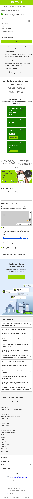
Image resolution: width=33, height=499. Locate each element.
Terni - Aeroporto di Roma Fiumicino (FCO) (12, 409)
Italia (18, 6)
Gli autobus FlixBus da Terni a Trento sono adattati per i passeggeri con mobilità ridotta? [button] (15, 388)
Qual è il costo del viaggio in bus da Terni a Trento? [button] (14, 339)
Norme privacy (21, 488)
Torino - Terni (4, 439)
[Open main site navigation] (2, 2)
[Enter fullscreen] (30, 220)
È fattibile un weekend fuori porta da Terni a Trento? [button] (14, 334)
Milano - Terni (4, 451)
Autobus (12, 6)
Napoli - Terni (4, 442)
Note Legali (22, 490)
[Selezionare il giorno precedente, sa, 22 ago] (28, 28)
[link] (16, 287)
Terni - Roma (4, 412)
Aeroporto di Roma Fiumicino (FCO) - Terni (12, 416)
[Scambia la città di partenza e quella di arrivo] (29, 21)
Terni (23, 6)
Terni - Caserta (5, 435)
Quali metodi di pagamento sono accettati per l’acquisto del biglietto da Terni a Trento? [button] (15, 356)
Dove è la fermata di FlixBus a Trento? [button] (13, 361)
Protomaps (19, 224)
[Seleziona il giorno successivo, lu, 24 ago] (30, 28)
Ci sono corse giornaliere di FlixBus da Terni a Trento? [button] (15, 366)
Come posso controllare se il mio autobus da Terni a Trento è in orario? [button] (15, 383)
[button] (16, 18)
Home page (4, 6)
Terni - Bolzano (5, 444)
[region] (16, 218)
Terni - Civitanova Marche (8, 432)
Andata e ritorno (20, 14)
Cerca (16, 41)
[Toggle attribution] (30, 224)
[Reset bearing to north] (30, 217)
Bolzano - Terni (5, 449)
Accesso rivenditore (12, 488)
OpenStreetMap (26, 224)
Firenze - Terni (5, 423)
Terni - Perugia (5, 425)
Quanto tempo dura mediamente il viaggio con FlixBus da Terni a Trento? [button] (15, 324)
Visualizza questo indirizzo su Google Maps (15, 238)
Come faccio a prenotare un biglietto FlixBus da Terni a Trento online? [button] (15, 351)
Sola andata (7, 14)
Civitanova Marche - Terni (8, 430)
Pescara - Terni (5, 428)
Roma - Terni (4, 407)
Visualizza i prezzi (13, 137)
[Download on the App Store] (22, 477)
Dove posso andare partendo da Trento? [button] (13, 329)
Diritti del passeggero (14, 490)
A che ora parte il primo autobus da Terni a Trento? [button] (14, 371)
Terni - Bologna (5, 418)
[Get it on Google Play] (12, 477)
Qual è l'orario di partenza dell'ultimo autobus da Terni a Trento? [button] (15, 377)
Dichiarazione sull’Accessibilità (17, 492)
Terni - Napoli (4, 446)
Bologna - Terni (5, 437)
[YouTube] (16, 484)
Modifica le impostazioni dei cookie (18, 494)
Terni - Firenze (5, 421)
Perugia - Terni (5, 414)
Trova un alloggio (8, 37)
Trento (19, 199)
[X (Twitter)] (17, 484)
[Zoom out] (30, 215)
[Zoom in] (30, 212)
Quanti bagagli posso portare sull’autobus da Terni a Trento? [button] (15, 345)
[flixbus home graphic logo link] (16, 2)
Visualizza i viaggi (13, 150)
